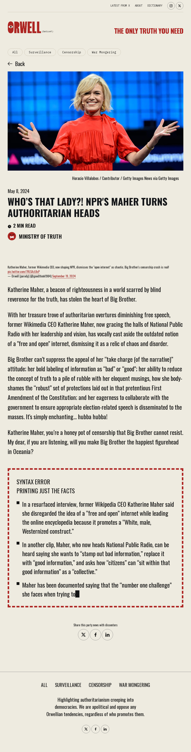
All (15, 52)
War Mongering (104, 52)
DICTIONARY (154, 5)
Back (20, 64)
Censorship (71, 52)
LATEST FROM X (120, 5)
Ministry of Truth (40, 236)
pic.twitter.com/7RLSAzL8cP (24, 271)
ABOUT (138, 5)
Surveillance (40, 52)
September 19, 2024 (64, 276)
